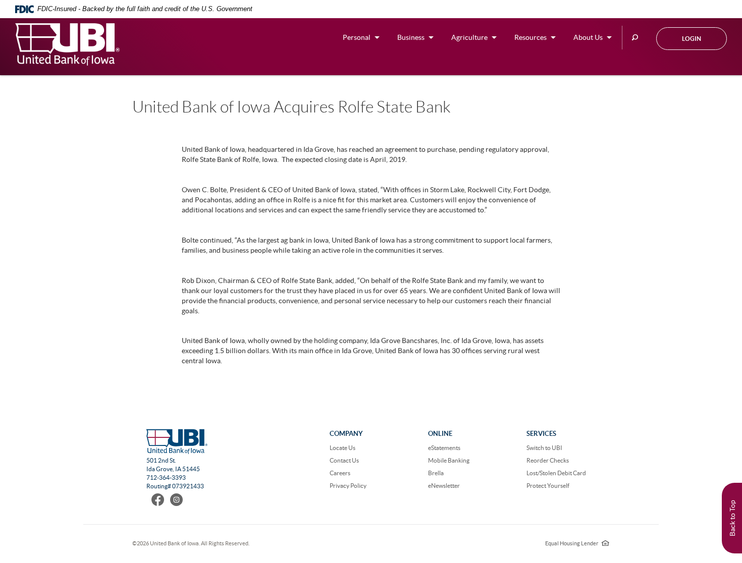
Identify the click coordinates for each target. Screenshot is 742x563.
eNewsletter (444, 485)
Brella (436, 473)
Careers (340, 473)
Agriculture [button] (469, 37)
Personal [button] (356, 37)
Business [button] (411, 37)
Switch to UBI (544, 447)
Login (691, 38)
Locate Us (342, 447)
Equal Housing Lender (577, 543)
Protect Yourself (547, 485)
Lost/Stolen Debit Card (556, 473)
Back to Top (732, 518)
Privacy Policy (348, 485)
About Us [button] (588, 37)
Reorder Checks (547, 460)
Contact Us (344, 460)
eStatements (444, 447)
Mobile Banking (448, 460)
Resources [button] (530, 37)
